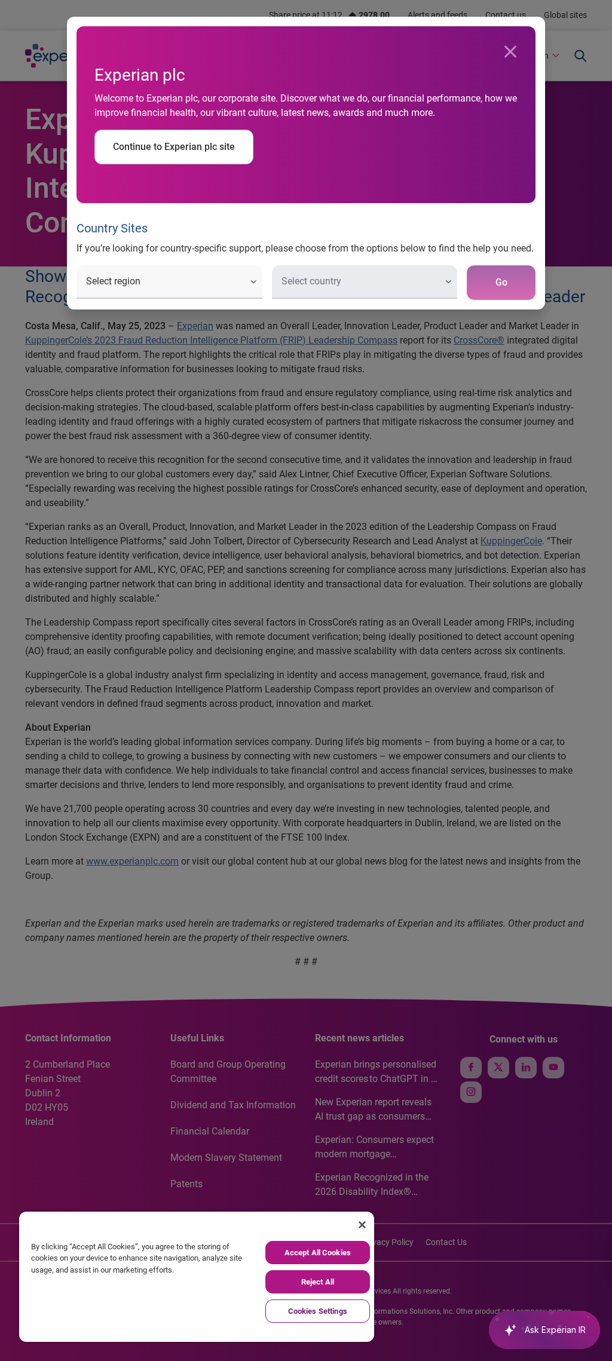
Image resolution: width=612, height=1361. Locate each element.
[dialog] (306, 680)
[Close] (510, 52)
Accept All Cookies (317, 1252)
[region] (196, 1277)
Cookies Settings (317, 1311)
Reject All (317, 1281)
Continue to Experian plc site (174, 146)
